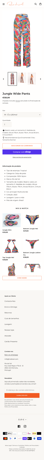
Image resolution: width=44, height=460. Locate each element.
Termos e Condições (18, 445)
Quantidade (6, 120)
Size (3, 110)
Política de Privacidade (31, 445)
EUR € (21, 420)
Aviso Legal (8, 445)
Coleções (22, 447)
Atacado (8, 336)
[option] (12, 79)
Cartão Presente (11, 342)
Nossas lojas (9, 330)
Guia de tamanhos (12, 318)
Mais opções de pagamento (22, 157)
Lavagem (8, 324)
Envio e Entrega (11, 307)
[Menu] (3, 3)
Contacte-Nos (10, 301)
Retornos (8, 313)
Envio (18, 101)
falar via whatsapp (11, 355)
